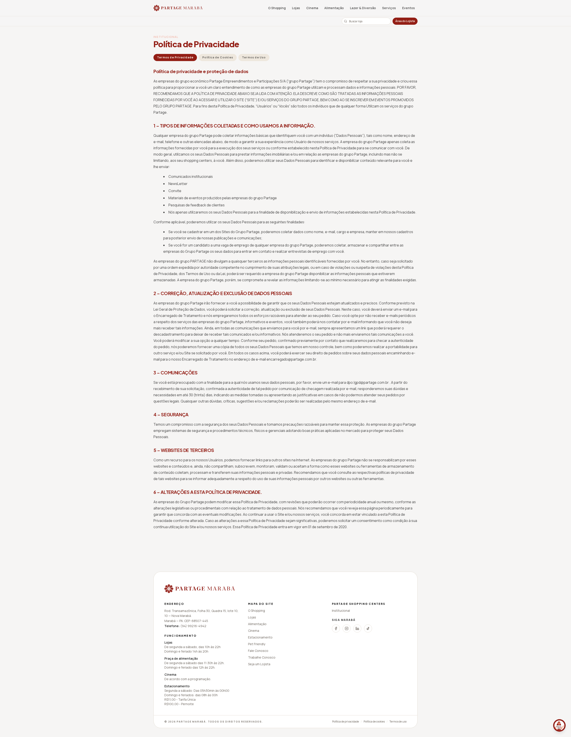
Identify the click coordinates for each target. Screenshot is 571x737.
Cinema (312, 8)
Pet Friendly (256, 644)
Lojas (296, 8)
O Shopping (277, 8)
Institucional (341, 610)
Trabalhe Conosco (261, 657)
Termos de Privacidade (175, 57)
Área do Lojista (405, 21)
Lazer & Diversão (363, 8)
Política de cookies (374, 721)
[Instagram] (347, 628)
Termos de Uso (254, 57)
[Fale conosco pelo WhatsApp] (559, 725)
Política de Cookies (217, 57)
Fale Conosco (258, 651)
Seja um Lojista (259, 664)
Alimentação (334, 8)
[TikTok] (368, 628)
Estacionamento (260, 637)
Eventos (408, 8)
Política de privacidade (345, 721)
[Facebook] (336, 628)
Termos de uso (398, 721)
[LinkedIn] (357, 628)
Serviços (389, 8)
